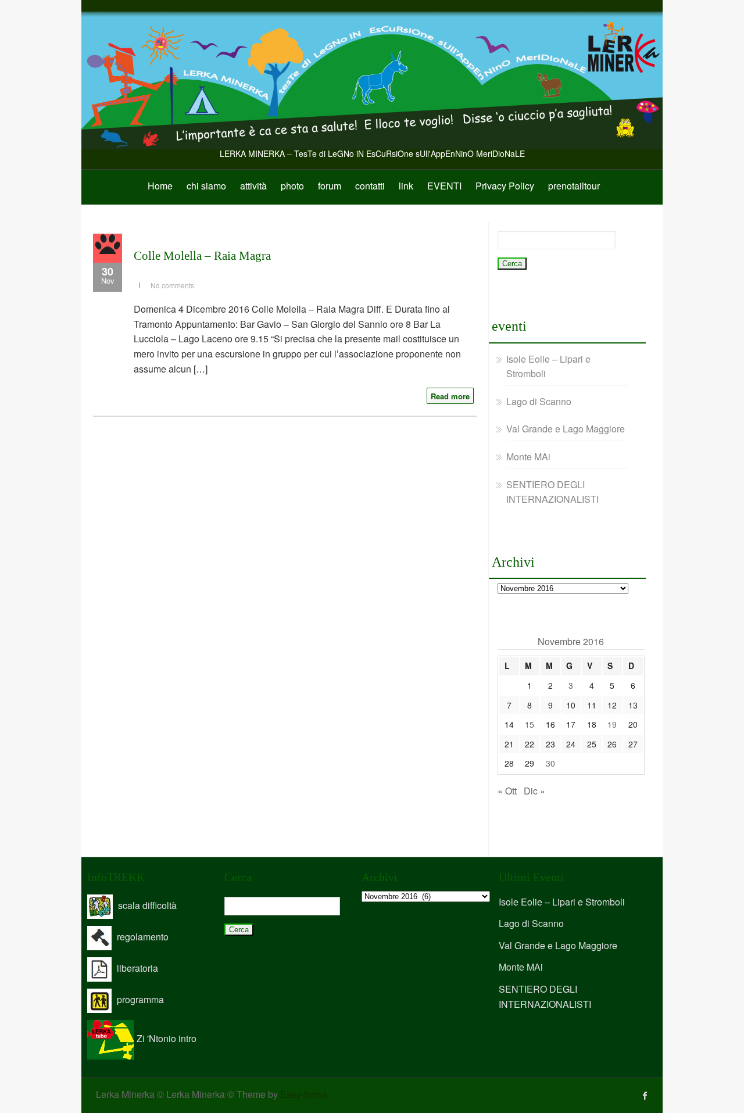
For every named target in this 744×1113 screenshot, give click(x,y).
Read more (450, 396)
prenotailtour (574, 185)
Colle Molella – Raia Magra (202, 256)
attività (253, 185)
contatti (370, 185)
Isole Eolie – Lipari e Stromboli (562, 901)
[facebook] (645, 1095)
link (406, 185)
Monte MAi (528, 456)
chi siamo (206, 185)
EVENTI (444, 185)
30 (550, 763)
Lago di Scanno (538, 401)
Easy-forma (303, 1094)
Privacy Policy (504, 185)
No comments (172, 285)
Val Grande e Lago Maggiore (565, 428)
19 (612, 724)
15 (529, 724)
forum (329, 185)
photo (292, 185)
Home (160, 185)
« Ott (507, 790)
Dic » (534, 790)
